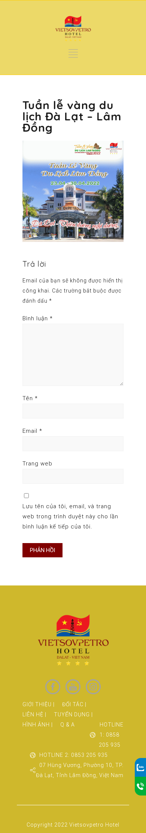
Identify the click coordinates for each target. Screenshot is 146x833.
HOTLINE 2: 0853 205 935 (73, 755)
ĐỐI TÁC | (74, 704)
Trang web (37, 463)
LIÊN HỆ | (34, 714)
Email (32, 431)
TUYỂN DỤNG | (73, 714)
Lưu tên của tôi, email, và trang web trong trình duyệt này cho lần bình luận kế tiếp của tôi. (70, 516)
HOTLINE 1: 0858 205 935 (111, 735)
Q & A (67, 725)
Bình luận (37, 318)
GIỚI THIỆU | (38, 704)
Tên (30, 398)
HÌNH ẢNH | (37, 725)
